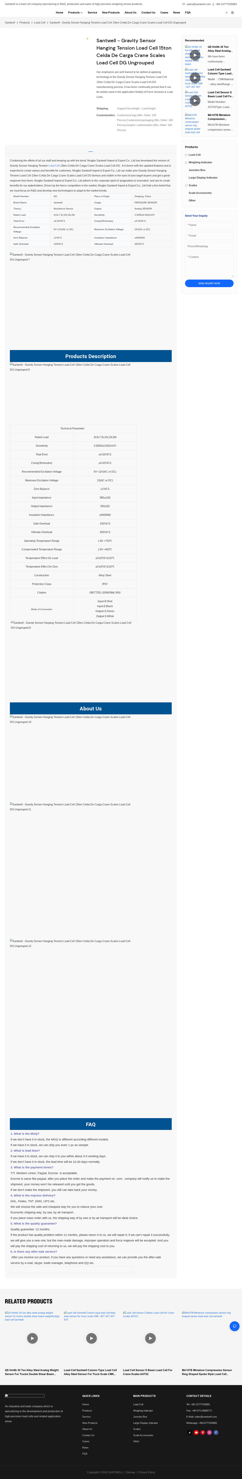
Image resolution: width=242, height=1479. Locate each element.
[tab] (90, 148)
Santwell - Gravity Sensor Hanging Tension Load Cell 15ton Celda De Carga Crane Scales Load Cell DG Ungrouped (118, 22)
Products (24, 22)
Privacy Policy (146, 1472)
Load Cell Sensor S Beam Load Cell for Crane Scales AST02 (220, 94)
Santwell (10, 22)
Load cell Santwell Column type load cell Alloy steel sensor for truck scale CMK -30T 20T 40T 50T (220, 72)
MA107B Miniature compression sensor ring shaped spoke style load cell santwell (220, 117)
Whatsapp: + (193, 1423)
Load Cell (39, 22)
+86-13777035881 (226, 4)
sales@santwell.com (199, 4)
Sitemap (130, 1472)
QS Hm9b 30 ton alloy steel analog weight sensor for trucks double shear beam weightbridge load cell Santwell (220, 49)
